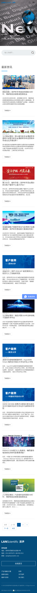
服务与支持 (4, 577)
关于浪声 (21, 574)
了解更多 (7, 110)
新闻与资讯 (4, 574)
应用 (20, 571)
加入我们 (21, 577)
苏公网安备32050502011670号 (22, 590)
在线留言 (18, 564)
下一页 (6, 528)
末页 (13, 528)
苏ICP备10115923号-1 (7, 590)
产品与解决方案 (6, 571)
